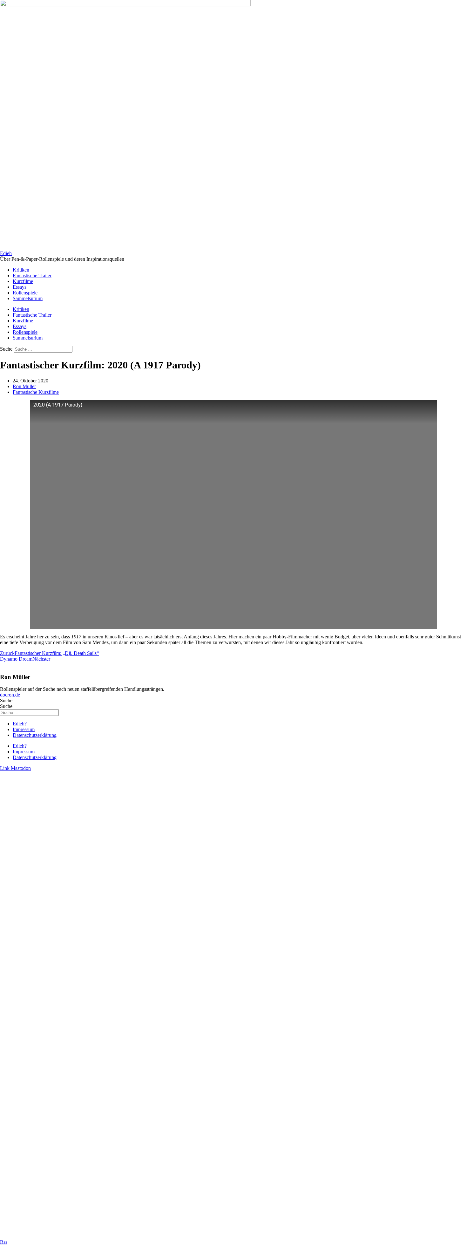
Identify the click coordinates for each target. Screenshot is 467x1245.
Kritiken (21, 270)
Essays (19, 287)
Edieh (6, 253)
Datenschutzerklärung (35, 735)
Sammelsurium (28, 298)
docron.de (10, 694)
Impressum (24, 729)
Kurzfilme (23, 281)
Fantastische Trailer (32, 275)
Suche (6, 349)
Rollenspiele (25, 292)
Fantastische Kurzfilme (36, 392)
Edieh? (20, 723)
